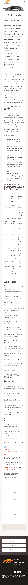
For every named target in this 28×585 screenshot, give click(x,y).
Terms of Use (4, 577)
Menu (25, 2)
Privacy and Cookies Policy (18, 576)
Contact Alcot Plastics (11, 467)
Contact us (15, 436)
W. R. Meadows (5, 579)
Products (12, 527)
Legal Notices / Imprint (7, 576)
